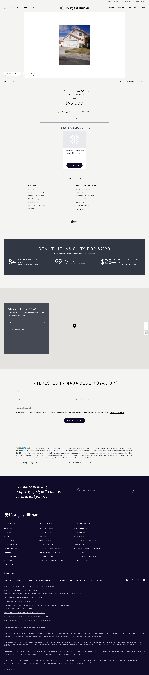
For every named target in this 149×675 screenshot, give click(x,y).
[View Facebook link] (127, 580)
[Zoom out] (146, 328)
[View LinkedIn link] (144, 580)
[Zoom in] (146, 324)
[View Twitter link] (133, 580)
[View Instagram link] (138, 580)
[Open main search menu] (6, 8)
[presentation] (74, 45)
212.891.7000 (30, 633)
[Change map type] (146, 333)
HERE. (78, 654)
